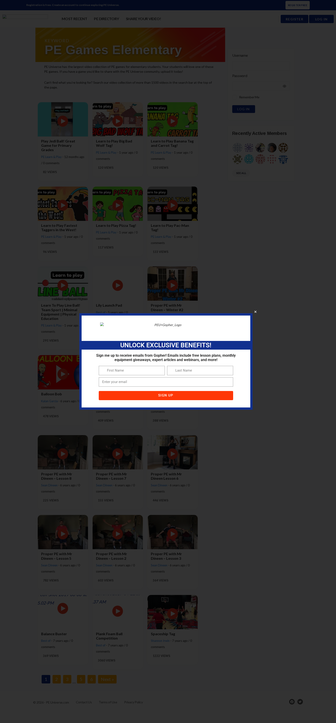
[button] (255, 311)
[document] (168, 361)
